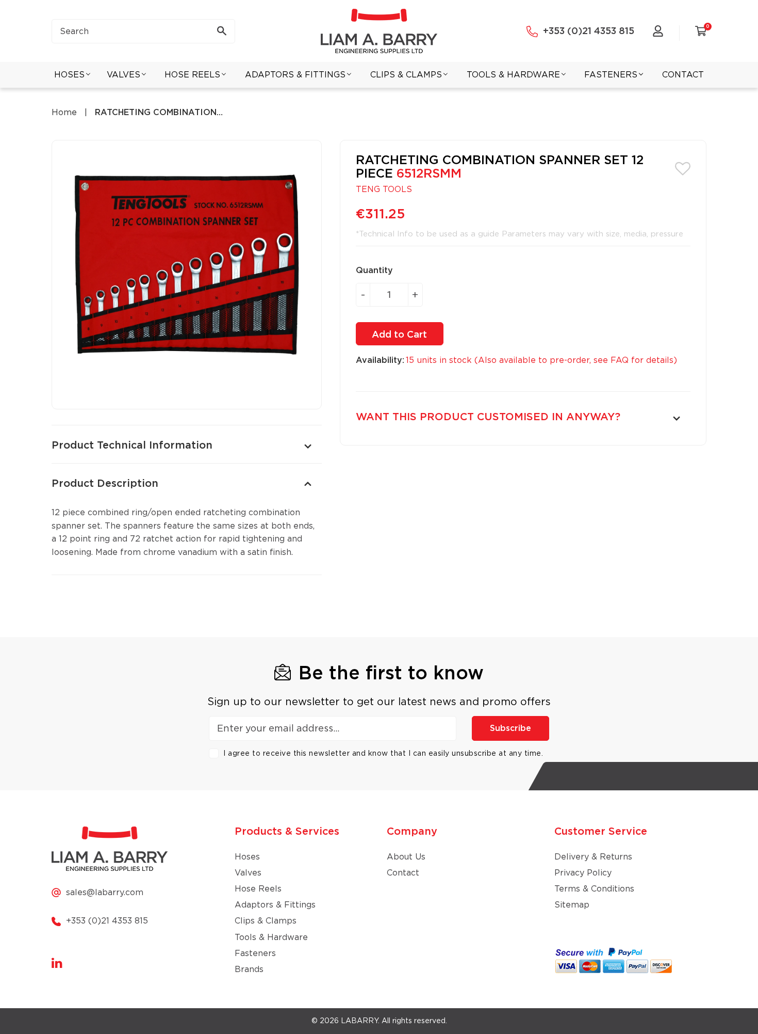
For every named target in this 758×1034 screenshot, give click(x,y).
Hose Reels (258, 889)
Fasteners (255, 953)
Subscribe (510, 728)
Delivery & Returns (593, 857)
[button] (682, 168)
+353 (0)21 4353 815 (588, 31)
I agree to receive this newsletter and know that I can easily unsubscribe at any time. (383, 753)
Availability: (380, 360)
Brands (249, 969)
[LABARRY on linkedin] (57, 964)
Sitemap (571, 905)
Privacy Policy (583, 873)
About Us (406, 857)
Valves (248, 873)
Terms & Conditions (594, 889)
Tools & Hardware (271, 937)
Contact (403, 873)
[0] (700, 33)
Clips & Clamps (265, 921)
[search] (143, 31)
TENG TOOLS (384, 189)
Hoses (247, 857)
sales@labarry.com (104, 892)
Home (64, 112)
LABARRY (359, 1021)
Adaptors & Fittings (275, 905)
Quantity (374, 270)
